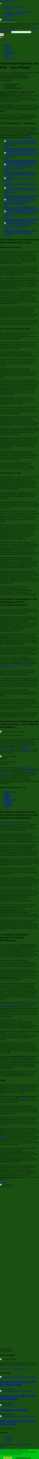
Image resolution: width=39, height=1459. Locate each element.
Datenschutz (8, 1439)
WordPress (18, 1444)
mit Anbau (7, 50)
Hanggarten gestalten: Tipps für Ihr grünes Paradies (18, 1383)
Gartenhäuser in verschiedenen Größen (15, 748)
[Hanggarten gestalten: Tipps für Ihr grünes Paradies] (18, 1377)
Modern (7, 44)
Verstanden (7, 1458)
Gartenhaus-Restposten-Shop (14, 6)
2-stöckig (7, 54)
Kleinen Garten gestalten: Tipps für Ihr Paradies (18, 1397)
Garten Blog (8, 8)
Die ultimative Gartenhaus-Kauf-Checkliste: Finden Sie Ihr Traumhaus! (19, 13)
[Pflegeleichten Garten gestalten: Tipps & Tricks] (17, 1416)
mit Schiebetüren (10, 52)
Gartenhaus (24, 1098)
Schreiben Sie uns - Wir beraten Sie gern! (14, 1369)
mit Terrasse (8, 48)
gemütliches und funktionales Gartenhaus (18, 1003)
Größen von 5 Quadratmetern (18, 665)
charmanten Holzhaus (27, 768)
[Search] (2, 34)
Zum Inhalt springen (7, 1)
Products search (5, 32)
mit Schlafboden (9, 58)
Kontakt (7, 1437)
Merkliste (7, 16)
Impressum (8, 1441)
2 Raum (7, 56)
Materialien (27, 749)
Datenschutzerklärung (23, 1458)
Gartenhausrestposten (8, 22)
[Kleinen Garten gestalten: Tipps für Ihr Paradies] (17, 1391)
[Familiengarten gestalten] (9, 1405)
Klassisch (7, 46)
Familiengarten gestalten (14, 1409)
